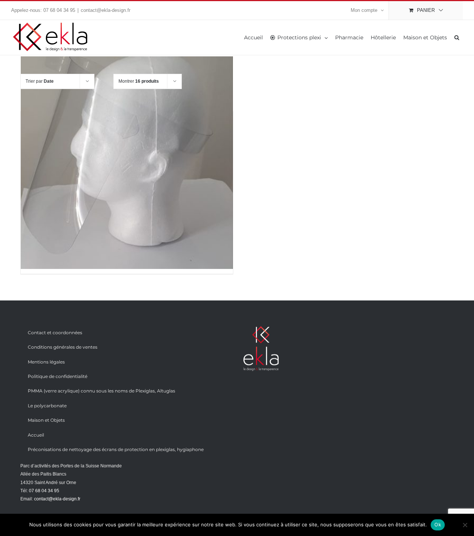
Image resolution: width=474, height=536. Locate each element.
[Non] (464, 525)
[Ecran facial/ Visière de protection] (127, 163)
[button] (457, 37)
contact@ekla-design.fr (105, 10)
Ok (437, 524)
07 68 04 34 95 (59, 10)
